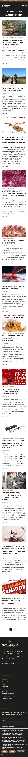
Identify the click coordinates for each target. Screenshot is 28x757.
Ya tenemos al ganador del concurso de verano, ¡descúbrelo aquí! (14, 601)
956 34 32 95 (10, 658)
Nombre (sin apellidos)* (8, 726)
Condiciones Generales (8, 696)
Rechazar (12, 751)
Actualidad (5, 686)
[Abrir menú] (25, 5)
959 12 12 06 (9, 661)
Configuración (21, 751)
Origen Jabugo (19, 37)
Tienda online (5, 682)
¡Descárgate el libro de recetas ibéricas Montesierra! (12, 338)
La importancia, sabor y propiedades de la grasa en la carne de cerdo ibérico (14, 193)
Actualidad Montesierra (8, 37)
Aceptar (4, 751)
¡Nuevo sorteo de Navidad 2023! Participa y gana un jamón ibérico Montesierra (13, 140)
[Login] (19, 5)
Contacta (4, 679)
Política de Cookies (7, 698)
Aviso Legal (5, 691)
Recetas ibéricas (19, 284)
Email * (4, 720)
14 (3, 632)
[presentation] (14, 28)
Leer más (5, 63)
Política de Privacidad (8, 693)
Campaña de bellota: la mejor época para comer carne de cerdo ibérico (12, 42)
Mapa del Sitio (6, 689)
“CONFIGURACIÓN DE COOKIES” (9, 740)
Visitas (4, 684)
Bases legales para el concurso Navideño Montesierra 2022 (11, 391)
